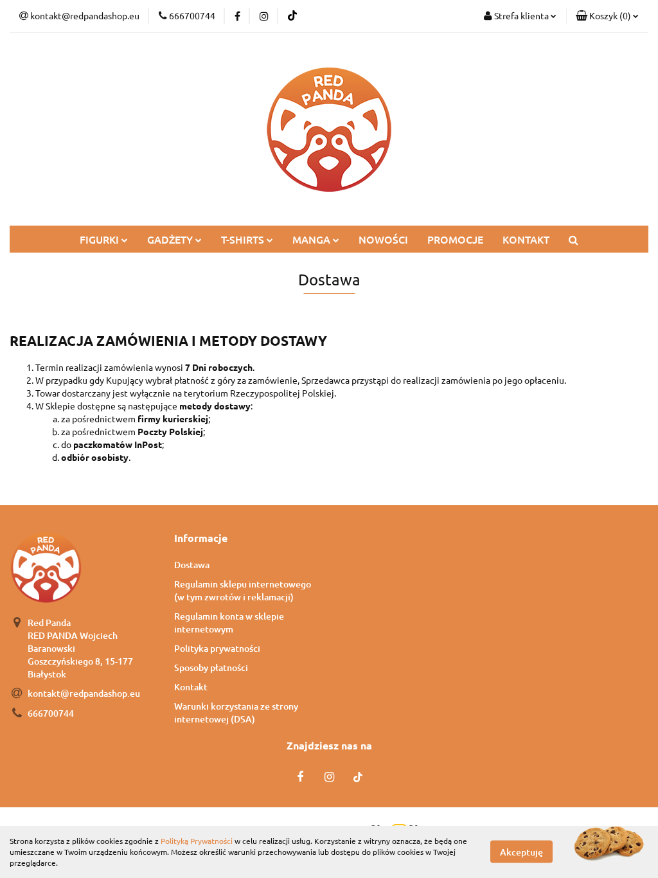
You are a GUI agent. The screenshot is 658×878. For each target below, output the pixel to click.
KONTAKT (525, 239)
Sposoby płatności (211, 667)
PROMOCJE (455, 239)
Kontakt (191, 687)
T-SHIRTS (244, 239)
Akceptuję (521, 852)
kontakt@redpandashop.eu (84, 693)
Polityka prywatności (217, 648)
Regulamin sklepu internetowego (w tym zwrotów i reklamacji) (242, 590)
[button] (607, 16)
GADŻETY (171, 239)
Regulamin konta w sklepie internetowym (229, 622)
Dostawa (191, 565)
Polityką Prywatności (197, 841)
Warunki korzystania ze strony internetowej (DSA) (236, 712)
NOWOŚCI (383, 239)
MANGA (312, 239)
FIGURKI (100, 239)
